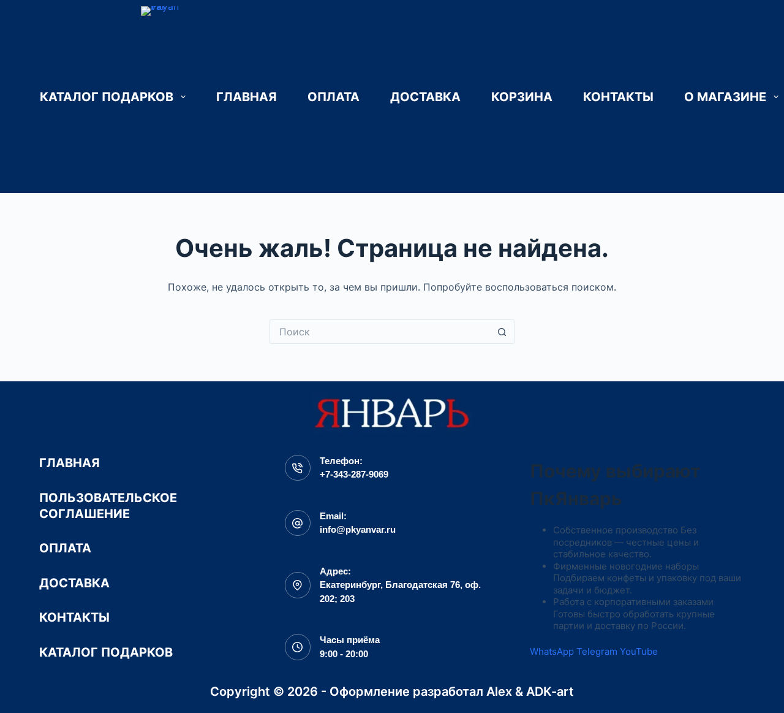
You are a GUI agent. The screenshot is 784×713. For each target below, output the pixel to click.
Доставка (425, 97)
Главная (246, 97)
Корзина (521, 97)
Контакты (618, 97)
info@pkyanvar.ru (358, 529)
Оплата (333, 97)
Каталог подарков (106, 97)
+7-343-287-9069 (354, 474)
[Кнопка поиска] (502, 331)
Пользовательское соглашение (108, 505)
